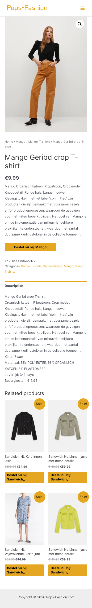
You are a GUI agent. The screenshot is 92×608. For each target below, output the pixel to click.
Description (14, 286)
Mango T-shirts (39, 141)
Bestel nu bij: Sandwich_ (17, 477)
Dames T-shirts (31, 266)
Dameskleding (53, 266)
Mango (20, 141)
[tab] (46, 285)
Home (9, 141)
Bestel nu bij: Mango (30, 247)
